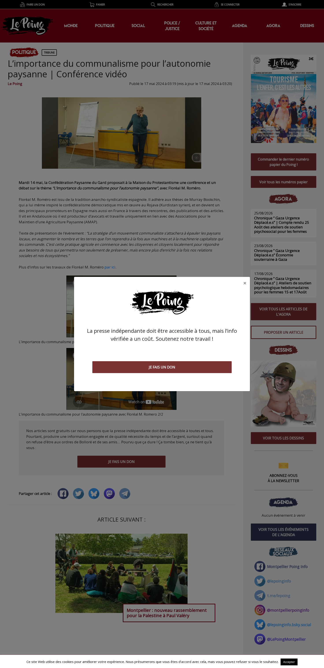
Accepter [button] (289, 662)
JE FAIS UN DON (162, 367)
